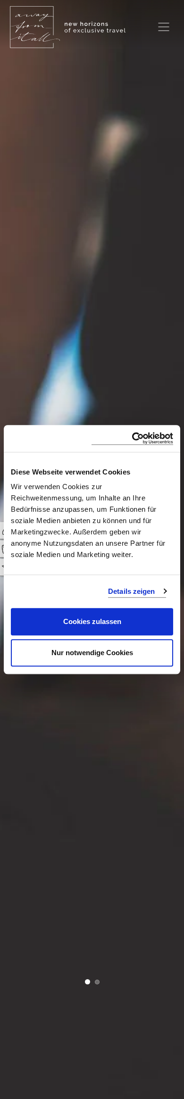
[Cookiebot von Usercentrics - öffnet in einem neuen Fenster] (132, 438)
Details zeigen (131, 591)
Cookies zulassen (92, 621)
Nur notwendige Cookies (92, 653)
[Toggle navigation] (163, 27)
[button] (87, 983)
